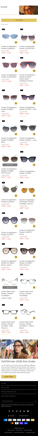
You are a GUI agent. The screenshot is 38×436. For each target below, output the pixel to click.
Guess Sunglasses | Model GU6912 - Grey (28, 139)
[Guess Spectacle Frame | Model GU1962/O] (10, 281)
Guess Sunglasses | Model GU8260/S (9, 47)
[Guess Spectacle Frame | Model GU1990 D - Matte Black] (28, 312)
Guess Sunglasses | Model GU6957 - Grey (9, 109)
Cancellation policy (30, 432)
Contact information (19, 432)
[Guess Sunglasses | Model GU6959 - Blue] (10, 128)
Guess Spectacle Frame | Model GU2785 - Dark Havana (8, 325)
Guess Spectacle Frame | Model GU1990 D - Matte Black (26, 325)
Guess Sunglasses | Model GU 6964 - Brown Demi (9, 263)
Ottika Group (21, 428)
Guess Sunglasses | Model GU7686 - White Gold (9, 171)
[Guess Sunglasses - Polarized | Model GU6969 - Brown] (28, 189)
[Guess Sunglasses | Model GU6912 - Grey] (28, 128)
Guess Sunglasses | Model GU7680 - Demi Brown (27, 263)
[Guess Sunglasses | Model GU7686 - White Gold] (10, 158)
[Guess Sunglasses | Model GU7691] (28, 158)
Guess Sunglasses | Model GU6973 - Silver (27, 232)
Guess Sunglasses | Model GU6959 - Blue (9, 140)
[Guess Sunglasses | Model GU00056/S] (10, 64)
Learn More (8, 376)
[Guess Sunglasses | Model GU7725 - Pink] (28, 97)
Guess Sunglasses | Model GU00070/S (27, 47)
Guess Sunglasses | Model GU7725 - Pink (28, 108)
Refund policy (11, 430)
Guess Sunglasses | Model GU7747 (9, 234)
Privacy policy (19, 430)
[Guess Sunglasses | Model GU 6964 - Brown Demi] (10, 251)
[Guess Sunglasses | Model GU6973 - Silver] (28, 220)
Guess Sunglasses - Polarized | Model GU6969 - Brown (27, 202)
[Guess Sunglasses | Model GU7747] (10, 220)
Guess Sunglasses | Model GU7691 (27, 172)
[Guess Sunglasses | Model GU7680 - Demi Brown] (28, 251)
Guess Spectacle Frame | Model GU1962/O (8, 293)
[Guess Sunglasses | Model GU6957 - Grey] (10, 97)
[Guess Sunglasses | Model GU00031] (10, 189)
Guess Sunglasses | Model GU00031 (9, 201)
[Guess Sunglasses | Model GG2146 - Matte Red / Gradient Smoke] (28, 64)
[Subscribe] (36, 401)
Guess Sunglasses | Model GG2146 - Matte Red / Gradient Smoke (27, 78)
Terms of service (28, 430)
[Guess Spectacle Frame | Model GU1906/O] (28, 281)
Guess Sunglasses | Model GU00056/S (9, 76)
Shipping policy (8, 432)
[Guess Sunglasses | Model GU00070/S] (28, 36)
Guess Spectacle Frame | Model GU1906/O (26, 293)
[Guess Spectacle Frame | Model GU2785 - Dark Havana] (10, 312)
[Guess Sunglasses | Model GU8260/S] (10, 36)
